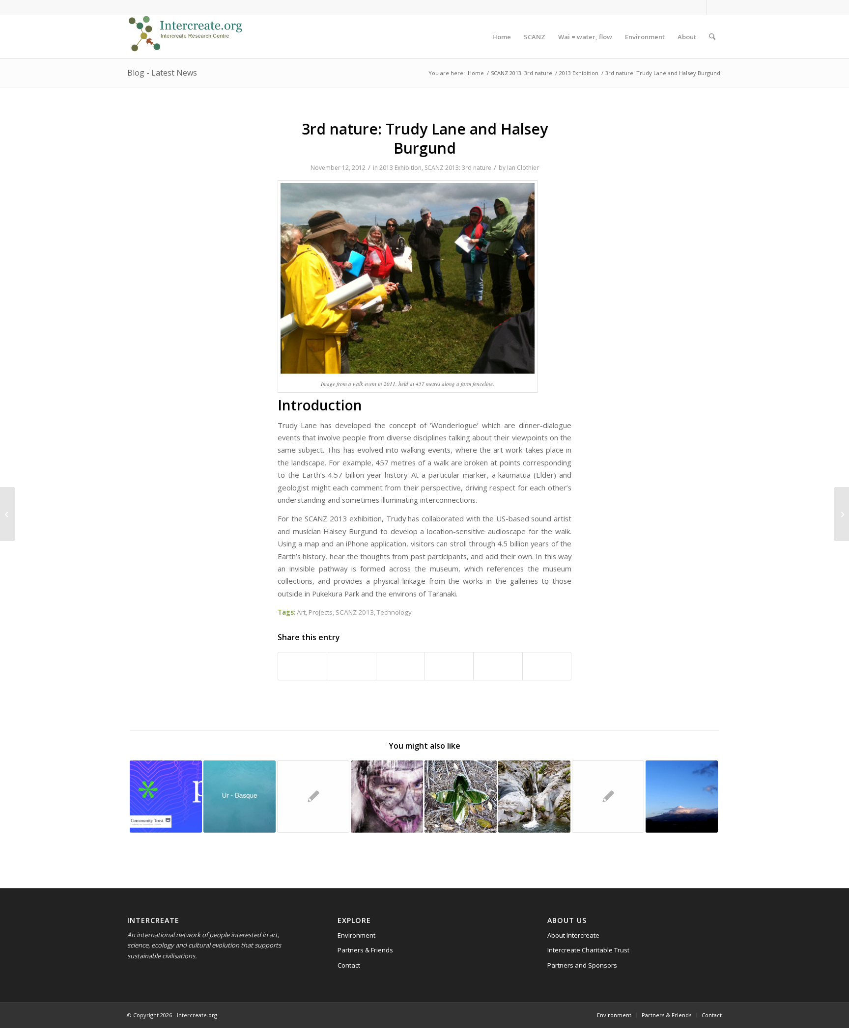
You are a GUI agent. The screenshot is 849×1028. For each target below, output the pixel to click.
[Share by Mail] (547, 666)
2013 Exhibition (400, 167)
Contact (349, 965)
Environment (356, 935)
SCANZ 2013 (355, 612)
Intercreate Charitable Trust (588, 950)
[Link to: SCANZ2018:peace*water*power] (534, 796)
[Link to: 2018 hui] (682, 796)
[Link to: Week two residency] (608, 796)
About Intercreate (573, 935)
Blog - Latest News (162, 72)
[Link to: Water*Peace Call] (166, 796)
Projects (321, 612)
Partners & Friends (365, 950)
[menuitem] (501, 36)
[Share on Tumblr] (498, 666)
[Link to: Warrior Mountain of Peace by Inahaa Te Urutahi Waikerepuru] (387, 796)
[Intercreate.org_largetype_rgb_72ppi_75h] (185, 36)
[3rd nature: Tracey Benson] (7, 514)
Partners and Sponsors (582, 965)
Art (301, 612)
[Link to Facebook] (699, 7)
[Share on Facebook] (302, 666)
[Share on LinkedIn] (449, 666)
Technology (394, 612)
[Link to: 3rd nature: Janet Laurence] (313, 796)
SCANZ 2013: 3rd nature (457, 167)
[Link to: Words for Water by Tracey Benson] (239, 796)
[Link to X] (714, 7)
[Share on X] (351, 666)
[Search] (712, 36)
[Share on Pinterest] (400, 666)
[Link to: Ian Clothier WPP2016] (460, 796)
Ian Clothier (523, 167)
